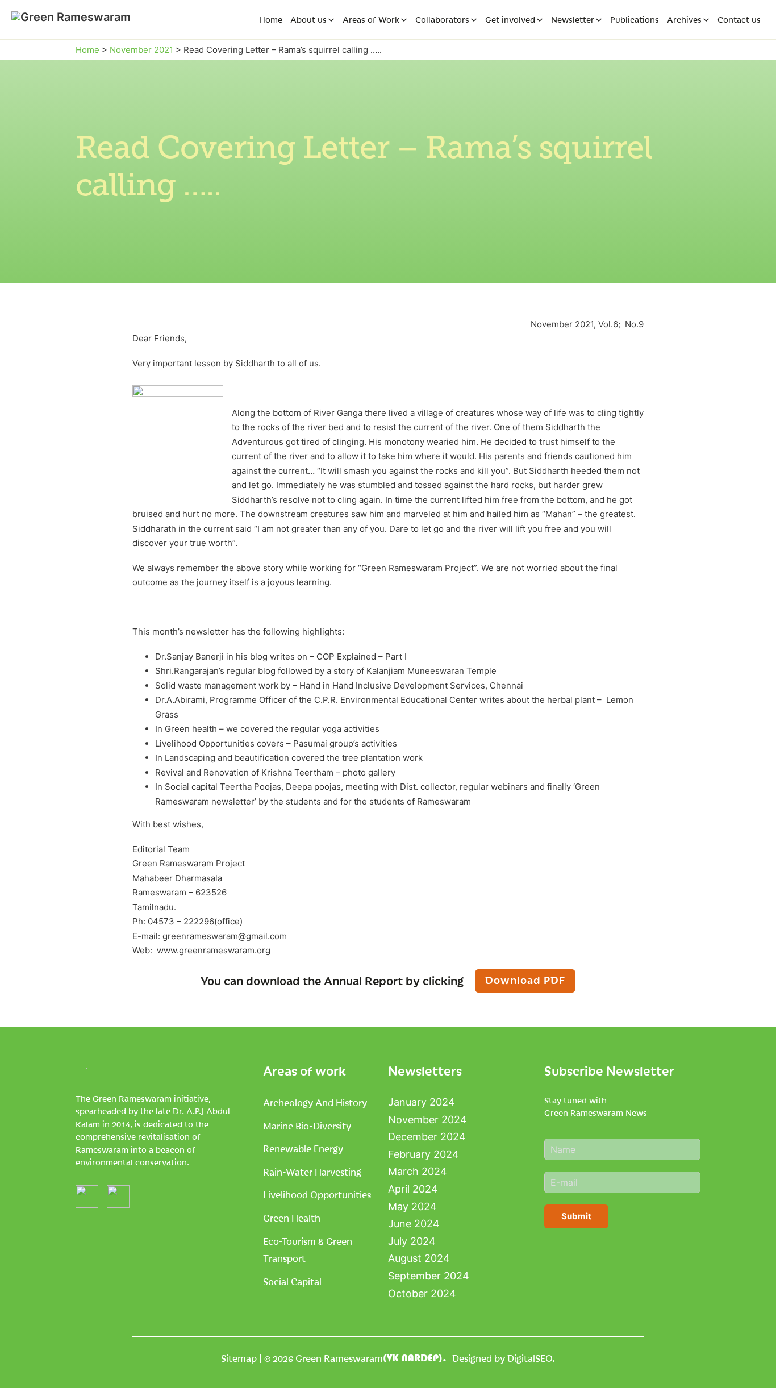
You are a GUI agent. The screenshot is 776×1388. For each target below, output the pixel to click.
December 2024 (427, 1137)
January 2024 (421, 1102)
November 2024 (427, 1120)
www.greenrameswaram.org (213, 950)
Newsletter (572, 19)
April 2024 (413, 1189)
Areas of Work (371, 19)
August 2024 (419, 1258)
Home (270, 19)
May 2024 (412, 1206)
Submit (576, 1216)
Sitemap (239, 1358)
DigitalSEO (529, 1358)
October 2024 (422, 1293)
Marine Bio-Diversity (307, 1125)
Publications (634, 19)
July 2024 (412, 1241)
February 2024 (423, 1154)
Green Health (291, 1217)
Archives (684, 19)
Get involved (510, 19)
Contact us (739, 19)
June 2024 (414, 1223)
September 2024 (428, 1276)
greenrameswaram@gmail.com (224, 936)
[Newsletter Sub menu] (598, 19)
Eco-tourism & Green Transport (307, 1250)
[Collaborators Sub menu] (473, 19)
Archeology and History (315, 1102)
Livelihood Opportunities (317, 1194)
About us (308, 19)
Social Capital (292, 1281)
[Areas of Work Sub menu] (403, 19)
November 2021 (141, 49)
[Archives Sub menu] (706, 19)
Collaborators (442, 19)
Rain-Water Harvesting (312, 1171)
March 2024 (417, 1171)
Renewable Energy (303, 1148)
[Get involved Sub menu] (539, 19)
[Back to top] (742, 1359)
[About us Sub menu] (331, 19)
